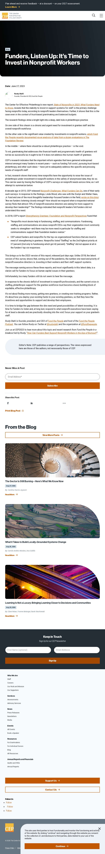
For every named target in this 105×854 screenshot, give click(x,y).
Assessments (12, 700)
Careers (10, 683)
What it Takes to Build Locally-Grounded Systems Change (35, 542)
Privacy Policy (9, 848)
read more (9, 494)
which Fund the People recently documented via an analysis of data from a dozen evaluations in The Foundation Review (51, 137)
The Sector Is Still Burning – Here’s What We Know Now (34, 481)
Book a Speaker (13, 733)
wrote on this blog (89, 197)
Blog (9, 750)
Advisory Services (14, 703)
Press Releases (13, 713)
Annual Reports (13, 767)
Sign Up (52, 660)
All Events (11, 729)
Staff (9, 679)
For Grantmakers (13, 742)
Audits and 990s (13, 763)
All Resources (12, 754)
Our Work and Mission (15, 686)
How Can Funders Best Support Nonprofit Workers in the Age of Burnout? (62, 333)
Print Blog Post (12, 410)
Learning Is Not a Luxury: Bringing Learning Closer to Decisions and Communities (48, 602)
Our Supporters (13, 690)
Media (9, 720)
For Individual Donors (15, 746)
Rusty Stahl (19, 94)
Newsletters (12, 716)
